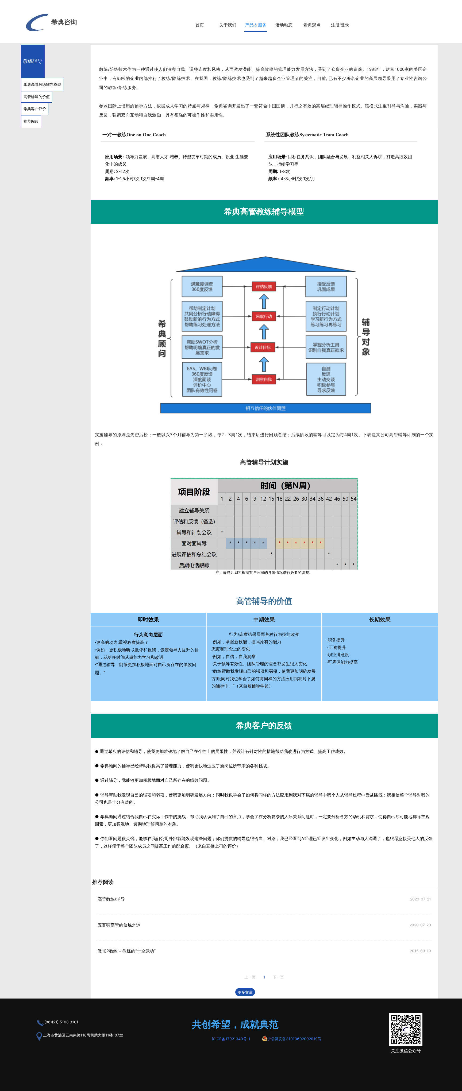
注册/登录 (340, 25)
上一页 (250, 977)
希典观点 (312, 25)
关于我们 (227, 25)
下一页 (278, 977)
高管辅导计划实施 (264, 462)
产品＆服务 (256, 25)
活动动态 (283, 25)
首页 (199, 25)
